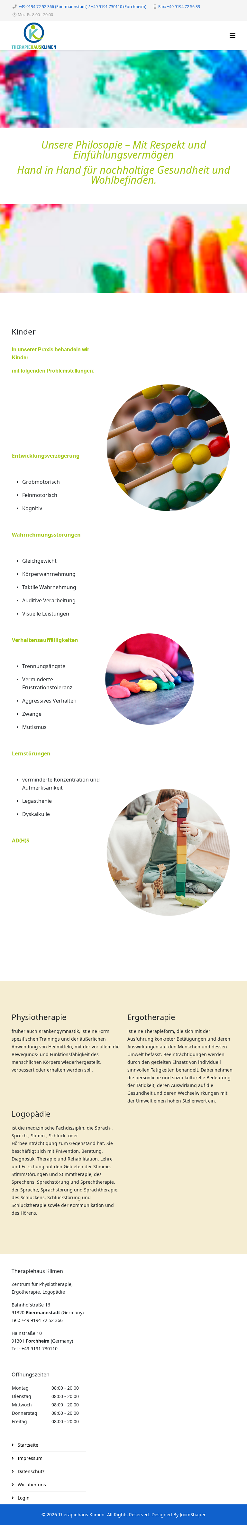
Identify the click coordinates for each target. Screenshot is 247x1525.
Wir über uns (31, 1484)
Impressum (29, 1458)
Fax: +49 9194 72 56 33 (179, 6)
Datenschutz (30, 1471)
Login (23, 1498)
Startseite (27, 1445)
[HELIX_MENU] (232, 35)
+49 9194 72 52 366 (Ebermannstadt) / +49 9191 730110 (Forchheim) (82, 6)
